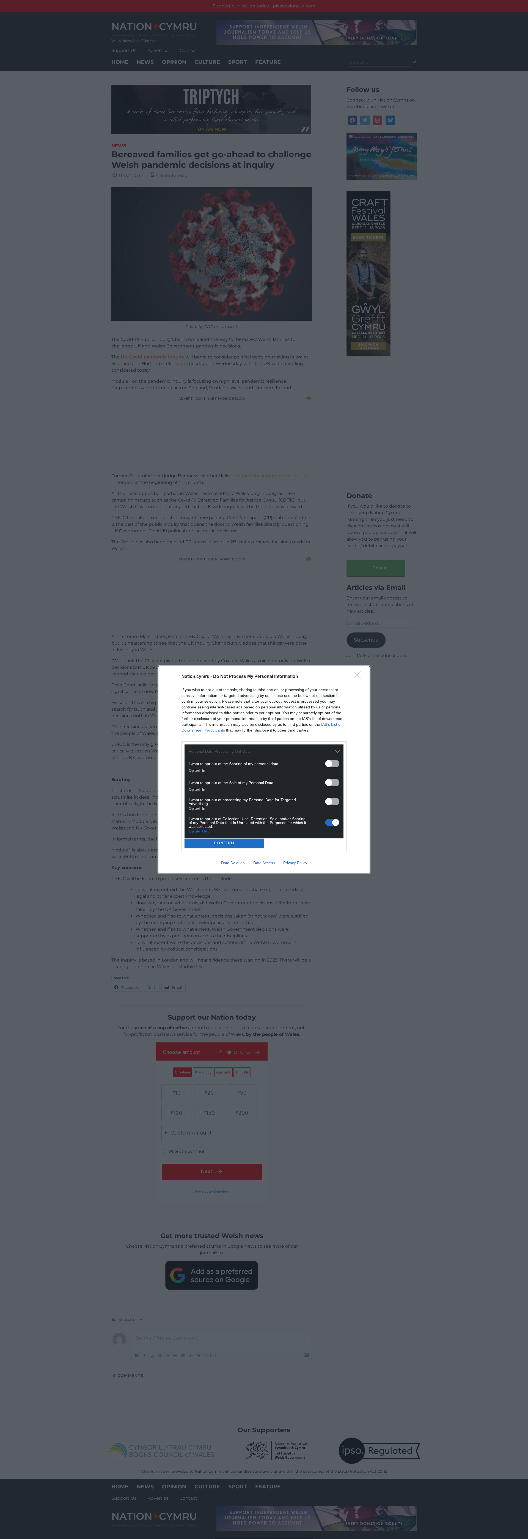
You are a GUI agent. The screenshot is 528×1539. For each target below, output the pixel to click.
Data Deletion (233, 863)
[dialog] (264, 769)
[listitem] (264, 751)
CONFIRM (224, 843)
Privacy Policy (295, 863)
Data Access (264, 863)
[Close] (359, 677)
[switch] (332, 763)
